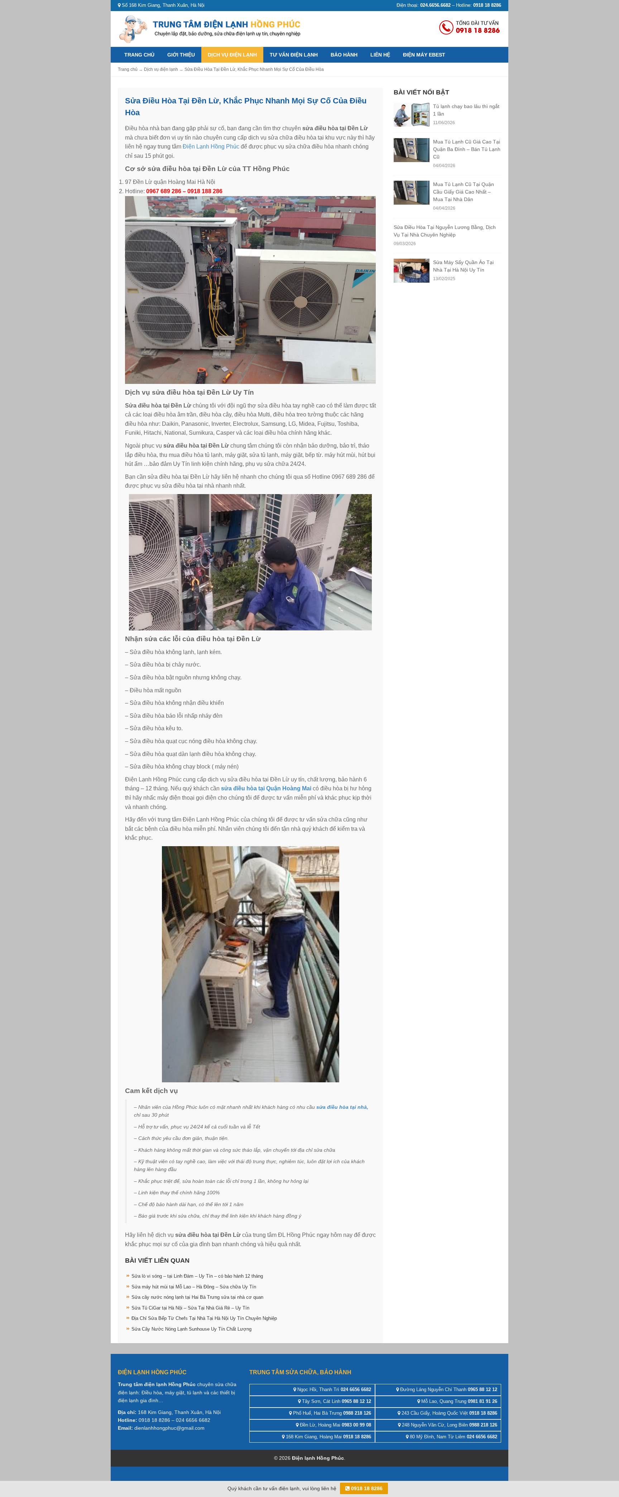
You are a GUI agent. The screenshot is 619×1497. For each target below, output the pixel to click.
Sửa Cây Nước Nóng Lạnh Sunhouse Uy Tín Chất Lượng (191, 1329)
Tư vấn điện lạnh (294, 55)
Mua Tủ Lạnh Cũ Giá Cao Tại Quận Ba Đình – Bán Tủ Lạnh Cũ (466, 149)
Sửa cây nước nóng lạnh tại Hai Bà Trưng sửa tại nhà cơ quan (197, 1297)
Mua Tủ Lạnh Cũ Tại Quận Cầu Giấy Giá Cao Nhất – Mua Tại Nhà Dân (463, 191)
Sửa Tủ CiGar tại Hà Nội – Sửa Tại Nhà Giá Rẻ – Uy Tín (190, 1308)
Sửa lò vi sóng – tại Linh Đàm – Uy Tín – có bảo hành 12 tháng (197, 1276)
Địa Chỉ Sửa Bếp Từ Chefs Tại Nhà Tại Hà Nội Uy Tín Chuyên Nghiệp (204, 1318)
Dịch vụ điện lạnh (232, 55)
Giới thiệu (181, 55)
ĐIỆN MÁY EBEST (424, 55)
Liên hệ (380, 55)
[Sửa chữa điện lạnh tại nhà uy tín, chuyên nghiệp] (211, 28)
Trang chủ (139, 55)
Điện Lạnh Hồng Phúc (211, 146)
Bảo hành (344, 55)
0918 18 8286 (366, 1488)
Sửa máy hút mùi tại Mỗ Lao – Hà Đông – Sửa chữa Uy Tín (193, 1286)
